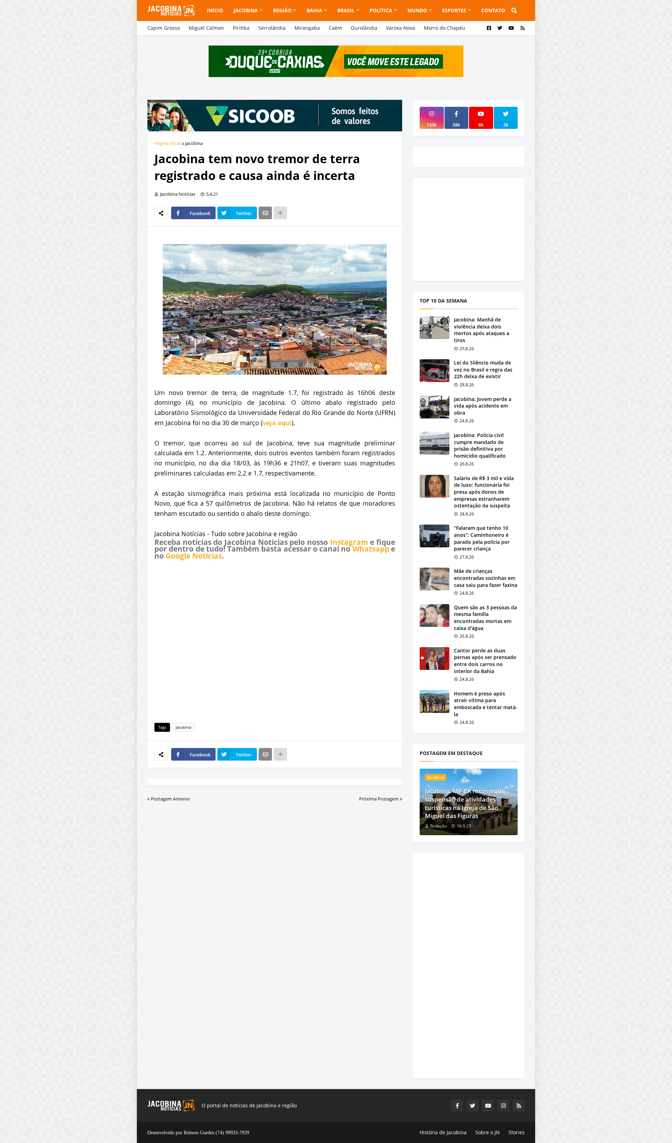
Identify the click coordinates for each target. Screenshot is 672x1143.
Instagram (349, 542)
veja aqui (277, 422)
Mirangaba (307, 28)
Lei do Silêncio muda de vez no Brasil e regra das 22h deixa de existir (483, 369)
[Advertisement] (274, 640)
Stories (517, 1132)
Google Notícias (194, 556)
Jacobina (194, 143)
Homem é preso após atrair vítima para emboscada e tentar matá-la (485, 704)
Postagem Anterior (170, 799)
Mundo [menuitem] (417, 10)
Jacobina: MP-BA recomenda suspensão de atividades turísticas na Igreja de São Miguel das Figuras (465, 803)
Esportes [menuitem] (454, 10)
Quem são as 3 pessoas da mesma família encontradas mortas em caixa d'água (485, 617)
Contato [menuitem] (493, 10)
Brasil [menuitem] (346, 10)
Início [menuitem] (215, 10)
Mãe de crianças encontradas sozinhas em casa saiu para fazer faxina (485, 578)
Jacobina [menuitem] (245, 10)
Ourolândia (364, 28)
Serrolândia (272, 28)
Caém (335, 28)
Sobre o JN (487, 1132)
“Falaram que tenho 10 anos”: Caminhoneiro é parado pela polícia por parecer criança (482, 538)
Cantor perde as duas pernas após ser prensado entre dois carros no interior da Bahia (485, 660)
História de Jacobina (443, 1132)
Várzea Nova (400, 28)
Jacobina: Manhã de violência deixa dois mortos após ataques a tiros (481, 330)
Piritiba (241, 28)
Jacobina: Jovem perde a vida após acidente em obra (482, 406)
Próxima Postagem (379, 799)
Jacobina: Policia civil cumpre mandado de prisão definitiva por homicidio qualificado (480, 445)
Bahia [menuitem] (314, 10)
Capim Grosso (163, 28)
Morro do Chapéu (444, 28)
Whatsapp (370, 549)
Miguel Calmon (206, 28)
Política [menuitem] (381, 10)
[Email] (265, 213)
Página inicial (167, 143)
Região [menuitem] (282, 10)
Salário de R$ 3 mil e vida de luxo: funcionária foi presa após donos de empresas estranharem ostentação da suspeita (484, 492)
